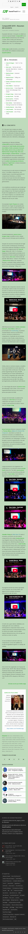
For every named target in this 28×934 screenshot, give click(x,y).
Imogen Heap (11, 741)
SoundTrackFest (14, 909)
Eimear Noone (11, 885)
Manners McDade (19, 745)
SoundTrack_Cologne (7, 912)
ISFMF (19, 892)
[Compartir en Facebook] (4, 759)
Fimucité (4, 890)
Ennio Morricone (19, 885)
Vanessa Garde (6, 916)
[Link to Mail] (19, 1)
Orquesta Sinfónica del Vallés (14, 902)
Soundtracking (14, 330)
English (11, 7)
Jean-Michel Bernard (14, 895)
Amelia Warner (16, 735)
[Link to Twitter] (13, 1)
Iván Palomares (6, 895)
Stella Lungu (17, 747)
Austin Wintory (19, 878)
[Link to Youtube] (11, 1)
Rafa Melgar (12, 907)
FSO (11, 890)
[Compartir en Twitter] (9, 759)
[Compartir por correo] (23, 759)
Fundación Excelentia (18, 890)
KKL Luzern (11, 897)
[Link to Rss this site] (17, 1)
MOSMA (21, 900)
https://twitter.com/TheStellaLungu (15, 728)
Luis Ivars (17, 897)
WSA (15, 919)
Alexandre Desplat (6, 876)
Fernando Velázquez (7, 888)
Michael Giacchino (15, 900)
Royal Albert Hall (6, 909)
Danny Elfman (10, 883)
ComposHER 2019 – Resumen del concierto (13, 27)
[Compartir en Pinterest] (18, 759)
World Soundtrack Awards (8, 919)
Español (16, 7)
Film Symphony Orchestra (17, 888)
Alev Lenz (10, 735)
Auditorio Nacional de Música (8, 878)
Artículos (12, 30)
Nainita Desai (5, 747)
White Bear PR (16, 534)
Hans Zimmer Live (13, 892)
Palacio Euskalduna (6, 904)
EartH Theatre (9, 739)
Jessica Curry (18, 741)
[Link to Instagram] (15, 1)
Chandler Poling (16, 737)
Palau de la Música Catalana (17, 904)
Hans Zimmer (5, 892)
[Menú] (23, 11)
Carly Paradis (8, 737)
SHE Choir (11, 747)
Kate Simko (14, 743)
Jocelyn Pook (8, 743)
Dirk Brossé (5, 885)
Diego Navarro (17, 883)
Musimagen (5, 902)
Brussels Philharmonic (7, 880)
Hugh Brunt (4, 741)
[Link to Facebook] (9, 1)
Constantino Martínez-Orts (18, 880)
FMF (8, 890)
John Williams (5, 897)
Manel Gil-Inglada (6, 900)
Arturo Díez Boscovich (15, 876)
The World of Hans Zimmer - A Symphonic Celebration (14, 914)
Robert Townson (19, 907)
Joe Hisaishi (22, 895)
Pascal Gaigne (5, 907)
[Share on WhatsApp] (14, 759)
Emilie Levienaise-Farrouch (19, 739)
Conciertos (16, 30)
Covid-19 (4, 883)
